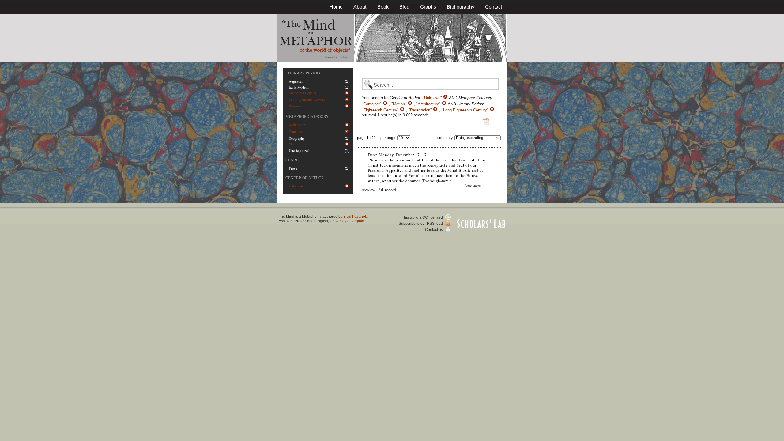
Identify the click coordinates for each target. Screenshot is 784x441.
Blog (404, 6)
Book (383, 6)
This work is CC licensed (423, 217)
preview (368, 190)
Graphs (428, 6)
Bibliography (460, 6)
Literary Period (302, 73)
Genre (292, 160)
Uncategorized (299, 150)
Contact (493, 6)
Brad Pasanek (355, 216)
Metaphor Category (307, 116)
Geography (297, 138)
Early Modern (299, 87)
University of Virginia (347, 221)
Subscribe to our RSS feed (421, 223)
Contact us (434, 230)
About (359, 6)
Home (336, 6)
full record (387, 190)
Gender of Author (304, 177)
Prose (293, 168)
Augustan (296, 81)
